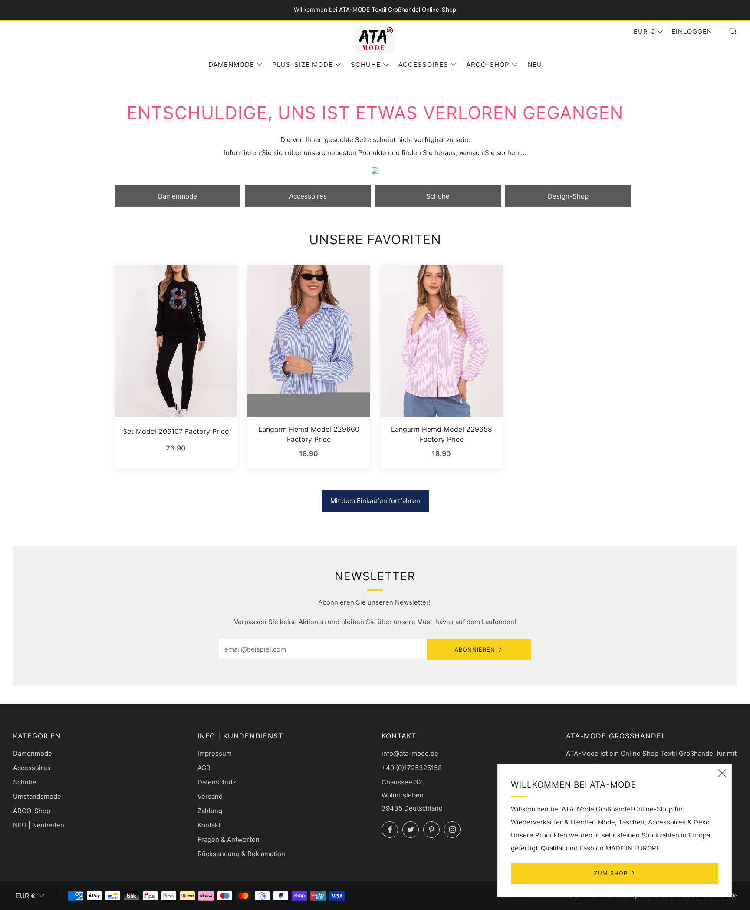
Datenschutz (216, 782)
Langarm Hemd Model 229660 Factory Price (308, 434)
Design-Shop (568, 196)
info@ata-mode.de (410, 753)
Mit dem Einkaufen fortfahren (375, 500)
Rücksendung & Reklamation (241, 854)
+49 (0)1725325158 (412, 768)
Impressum (214, 753)
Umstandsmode (37, 796)
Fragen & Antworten (228, 839)
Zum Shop (611, 873)
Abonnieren (474, 649)
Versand (210, 796)
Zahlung (209, 811)
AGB (204, 768)
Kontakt (208, 825)
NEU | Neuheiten (38, 825)
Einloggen (691, 31)
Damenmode (231, 64)
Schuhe (366, 64)
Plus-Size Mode (302, 64)
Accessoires (423, 64)
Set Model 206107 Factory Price (176, 431)
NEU (534, 64)
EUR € (644, 31)
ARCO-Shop (488, 64)
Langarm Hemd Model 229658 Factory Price (441, 434)
